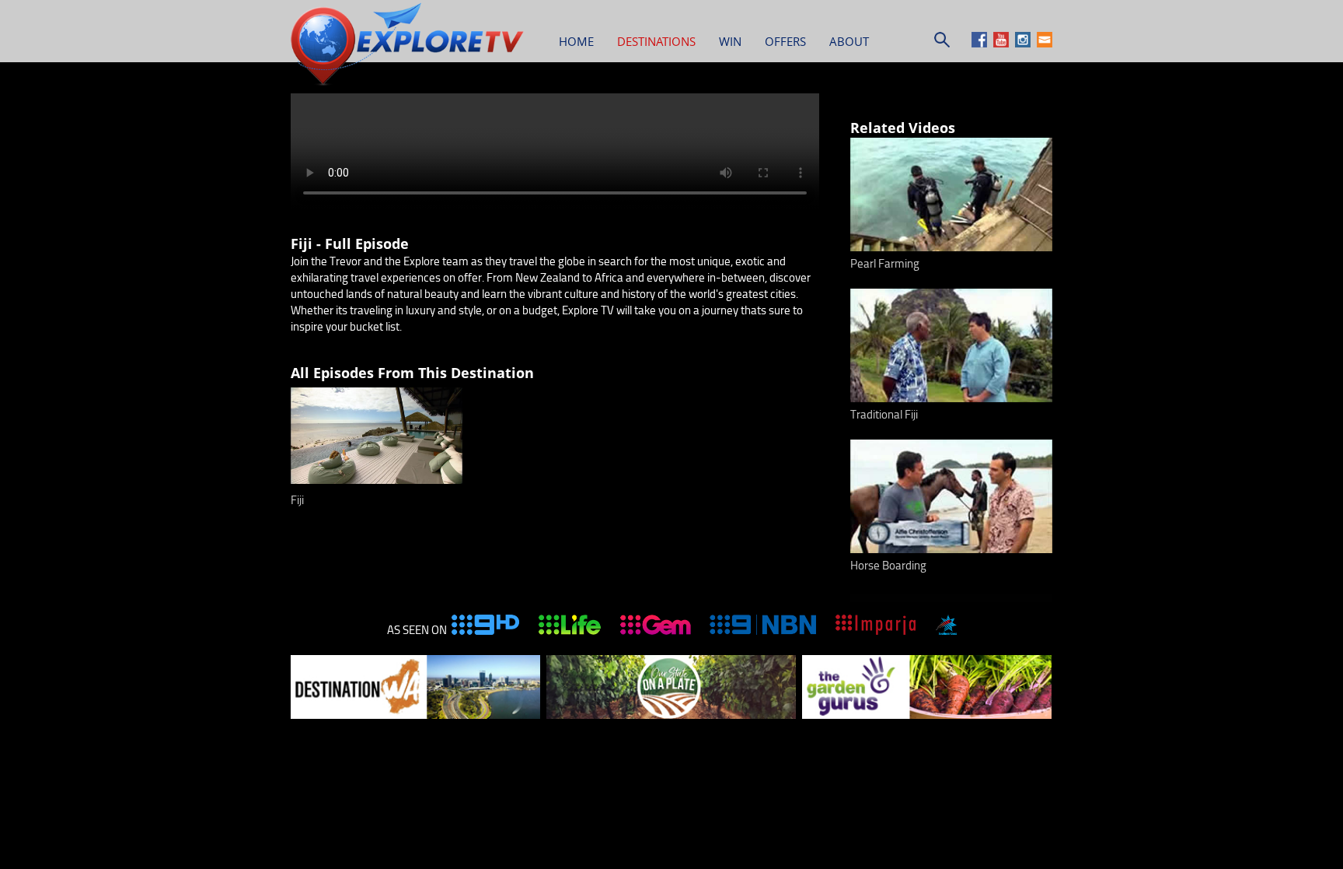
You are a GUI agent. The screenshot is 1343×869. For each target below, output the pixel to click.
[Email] (1044, 44)
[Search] (942, 44)
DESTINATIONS (656, 41)
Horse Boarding (888, 566)
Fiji (297, 500)
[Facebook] (981, 44)
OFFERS (785, 41)
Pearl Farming (884, 264)
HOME (576, 41)
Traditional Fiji (884, 415)
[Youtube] (1003, 44)
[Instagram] (1024, 44)
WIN (730, 41)
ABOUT (849, 41)
